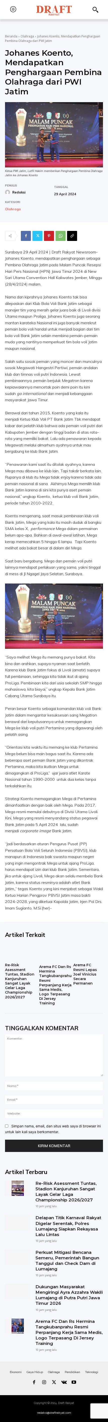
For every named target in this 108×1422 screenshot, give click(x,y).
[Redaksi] (8, 192)
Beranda (11, 36)
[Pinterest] (49, 236)
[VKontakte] (64, 1383)
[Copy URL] (72, 236)
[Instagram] (44, 1383)
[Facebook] (26, 236)
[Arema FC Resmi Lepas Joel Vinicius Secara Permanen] (88, 952)
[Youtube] (74, 1383)
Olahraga (27, 36)
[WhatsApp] (61, 236)
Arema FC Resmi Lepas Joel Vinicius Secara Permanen (85, 974)
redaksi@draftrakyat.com (54, 1412)
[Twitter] (37, 236)
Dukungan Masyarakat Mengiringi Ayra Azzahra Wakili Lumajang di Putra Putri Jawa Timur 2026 (69, 1295)
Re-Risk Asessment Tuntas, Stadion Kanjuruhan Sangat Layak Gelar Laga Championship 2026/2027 (19, 981)
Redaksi (19, 192)
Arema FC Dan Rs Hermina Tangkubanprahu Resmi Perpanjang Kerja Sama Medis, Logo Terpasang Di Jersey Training (55, 985)
